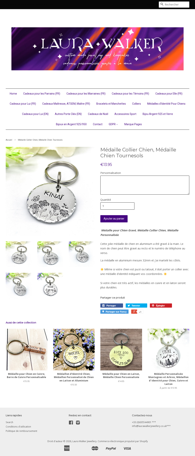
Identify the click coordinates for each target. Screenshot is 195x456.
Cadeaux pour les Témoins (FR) (130, 93)
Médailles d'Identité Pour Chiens (166, 103)
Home (13, 93)
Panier (150, 4)
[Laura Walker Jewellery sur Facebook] (71, 423)
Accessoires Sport (125, 113)
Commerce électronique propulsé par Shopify (123, 441)
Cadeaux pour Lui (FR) (23, 103)
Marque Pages (133, 124)
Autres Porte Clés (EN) (68, 113)
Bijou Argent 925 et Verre (158, 113)
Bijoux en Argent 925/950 (71, 124)
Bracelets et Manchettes (111, 103)
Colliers (136, 103)
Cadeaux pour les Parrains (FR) (41, 93)
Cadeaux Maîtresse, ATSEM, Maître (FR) (66, 103)
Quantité (105, 199)
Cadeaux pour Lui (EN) (35, 113)
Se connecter (129, 4)
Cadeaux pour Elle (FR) (168, 93)
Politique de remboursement (21, 430)
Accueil (9, 140)
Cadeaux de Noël (98, 113)
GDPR (112, 124)
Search (9, 422)
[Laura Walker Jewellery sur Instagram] (78, 423)
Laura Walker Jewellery (84, 441)
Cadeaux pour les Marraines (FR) (85, 93)
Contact (97, 124)
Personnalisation (110, 173)
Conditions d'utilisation (18, 426)
